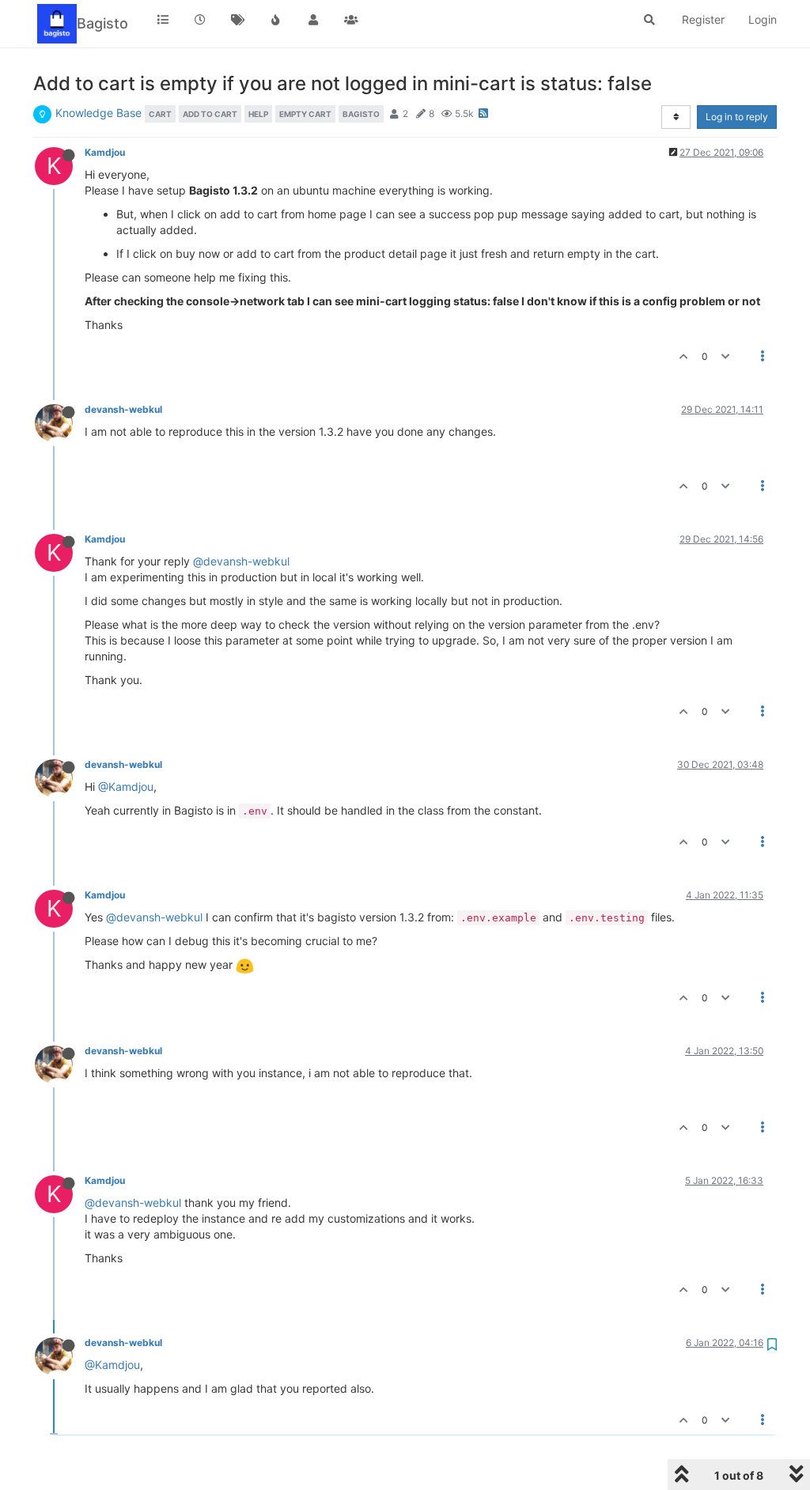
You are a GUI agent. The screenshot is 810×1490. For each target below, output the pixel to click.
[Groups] (351, 20)
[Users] (313, 20)
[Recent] (201, 20)
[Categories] (163, 20)
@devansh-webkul (241, 561)
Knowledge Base (98, 112)
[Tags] (238, 20)
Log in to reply (737, 117)
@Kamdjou (125, 786)
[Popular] (276, 20)
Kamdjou (105, 152)
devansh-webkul (123, 409)
